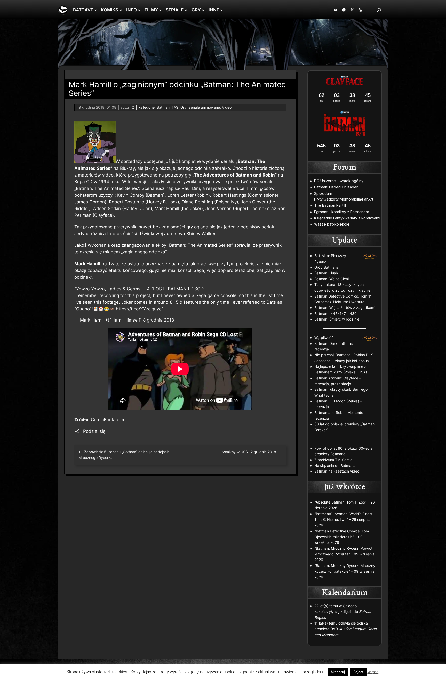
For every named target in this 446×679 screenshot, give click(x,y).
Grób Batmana (326, 267)
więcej (374, 671)
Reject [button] (358, 672)
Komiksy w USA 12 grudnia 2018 (249, 452)
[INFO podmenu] (139, 10)
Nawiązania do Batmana (334, 465)
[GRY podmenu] (203, 10)
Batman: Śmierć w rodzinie (336, 319)
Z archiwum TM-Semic (333, 460)
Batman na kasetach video (336, 471)
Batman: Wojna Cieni (331, 279)
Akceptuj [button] (338, 672)
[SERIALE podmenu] (186, 10)
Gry (183, 107)
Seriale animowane (204, 107)
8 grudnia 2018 (158, 320)
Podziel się (94, 431)
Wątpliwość (323, 337)
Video (227, 107)
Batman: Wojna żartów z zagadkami (344, 307)
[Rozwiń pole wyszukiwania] (379, 9)
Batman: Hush (326, 273)
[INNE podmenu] (221, 10)
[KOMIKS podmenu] (121, 10)
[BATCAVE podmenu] (95, 10)
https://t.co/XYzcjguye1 (140, 308)
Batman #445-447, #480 (335, 313)
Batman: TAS (167, 107)
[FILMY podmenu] (160, 10)
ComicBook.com (107, 419)
